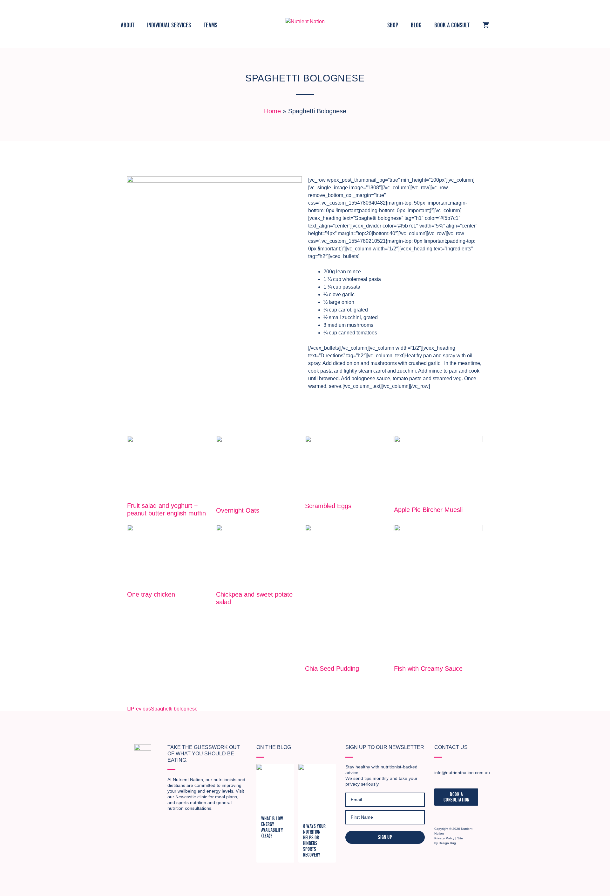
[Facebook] (449, 816)
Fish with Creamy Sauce (428, 668)
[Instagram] (438, 816)
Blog (416, 25)
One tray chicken (151, 594)
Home (272, 111)
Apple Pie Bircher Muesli (428, 509)
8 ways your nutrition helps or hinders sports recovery (314, 840)
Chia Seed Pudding (332, 668)
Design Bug (447, 843)
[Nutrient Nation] (305, 21)
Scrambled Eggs (328, 505)
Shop (392, 25)
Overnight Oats (237, 510)
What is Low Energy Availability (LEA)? (272, 827)
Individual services (169, 25)
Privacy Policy (444, 838)
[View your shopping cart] (486, 25)
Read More (134, 521)
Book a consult (452, 25)
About (127, 25)
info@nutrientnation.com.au (462, 772)
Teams (210, 25)
